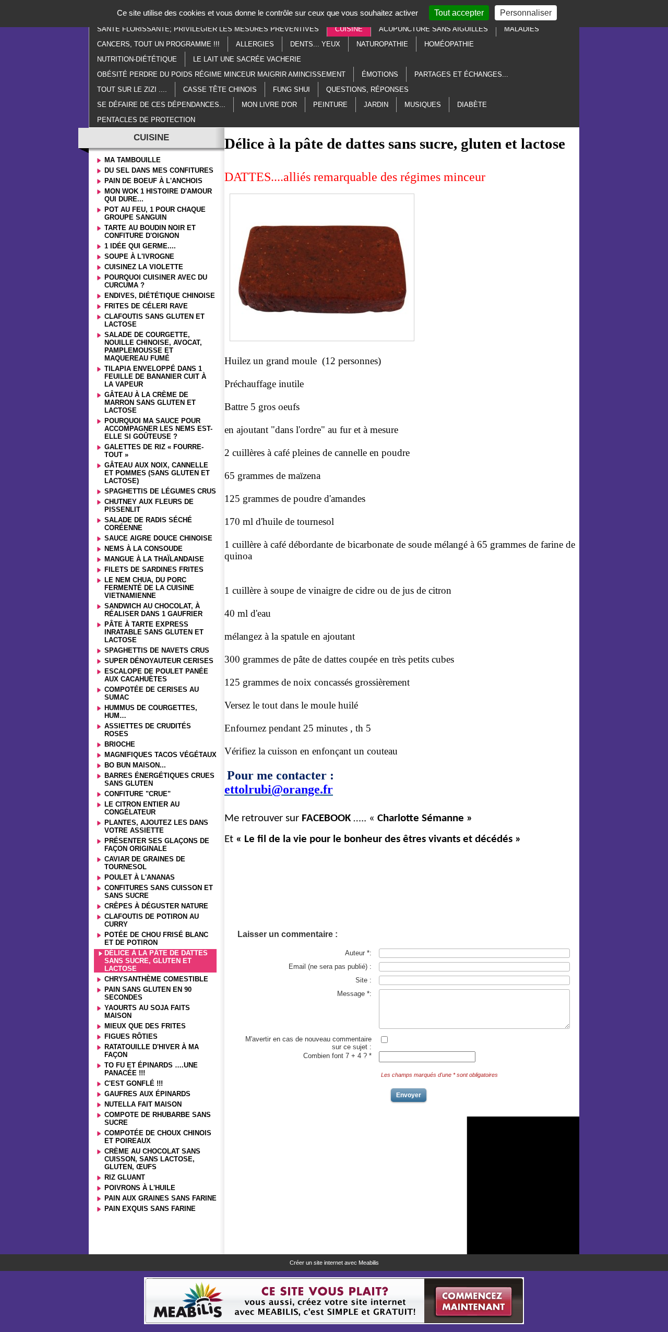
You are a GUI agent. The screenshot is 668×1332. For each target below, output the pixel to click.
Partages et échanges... (461, 74)
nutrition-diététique (137, 59)
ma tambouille (132, 160)
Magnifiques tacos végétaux (160, 755)
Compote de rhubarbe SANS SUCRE (157, 1118)
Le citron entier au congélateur (142, 808)
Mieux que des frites (145, 1026)
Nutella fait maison (143, 1104)
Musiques (422, 105)
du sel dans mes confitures (158, 170)
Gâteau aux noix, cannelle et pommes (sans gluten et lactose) (157, 473)
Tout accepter (459, 12)
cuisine (349, 29)
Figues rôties (131, 1036)
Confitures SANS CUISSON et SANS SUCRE (158, 891)
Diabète (472, 105)
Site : (363, 980)
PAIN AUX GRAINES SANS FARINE (160, 1198)
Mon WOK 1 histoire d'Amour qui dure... (158, 195)
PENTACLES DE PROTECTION (146, 120)
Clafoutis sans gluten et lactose (154, 320)
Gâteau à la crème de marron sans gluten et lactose (150, 402)
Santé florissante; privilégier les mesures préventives (208, 29)
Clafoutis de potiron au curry (151, 920)
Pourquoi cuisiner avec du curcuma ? (155, 281)
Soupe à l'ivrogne (139, 256)
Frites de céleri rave (146, 306)
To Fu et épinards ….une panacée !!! (151, 1069)
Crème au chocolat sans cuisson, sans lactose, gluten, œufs (152, 1159)
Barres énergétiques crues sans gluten (159, 779)
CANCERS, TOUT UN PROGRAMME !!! (158, 44)
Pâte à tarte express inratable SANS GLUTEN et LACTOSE (154, 632)
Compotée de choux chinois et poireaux (157, 1137)
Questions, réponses (367, 89)
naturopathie (382, 44)
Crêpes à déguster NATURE (156, 906)
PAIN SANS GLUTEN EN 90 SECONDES (148, 993)
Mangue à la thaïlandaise (154, 559)
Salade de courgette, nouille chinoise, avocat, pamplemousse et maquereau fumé (153, 346)
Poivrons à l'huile (139, 1188)
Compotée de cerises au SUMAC (151, 693)
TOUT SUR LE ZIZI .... (132, 89)
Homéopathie (449, 44)
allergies (255, 44)
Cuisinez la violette (143, 267)
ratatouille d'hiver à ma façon (151, 1051)
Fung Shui (291, 89)
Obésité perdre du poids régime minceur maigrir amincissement (221, 74)
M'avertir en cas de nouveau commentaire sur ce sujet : (308, 1043)
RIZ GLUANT (124, 1177)
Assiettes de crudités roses (147, 730)
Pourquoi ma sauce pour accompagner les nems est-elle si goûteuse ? (158, 428)
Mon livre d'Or (269, 105)
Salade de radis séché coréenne (148, 524)
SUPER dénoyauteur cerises (158, 661)
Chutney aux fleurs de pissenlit (149, 505)
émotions (380, 74)
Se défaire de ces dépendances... (161, 105)
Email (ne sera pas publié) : (330, 966)
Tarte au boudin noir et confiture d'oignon (150, 231)
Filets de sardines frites (154, 569)
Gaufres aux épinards (147, 1094)
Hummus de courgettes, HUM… (150, 711)
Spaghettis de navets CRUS (156, 650)
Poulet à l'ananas (139, 877)
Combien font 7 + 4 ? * (337, 1056)
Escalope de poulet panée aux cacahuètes (156, 675)
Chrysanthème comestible (156, 979)
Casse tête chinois (220, 89)
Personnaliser (526, 12)
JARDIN (376, 105)
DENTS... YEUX (315, 44)
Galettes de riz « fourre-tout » (154, 451)
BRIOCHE (119, 744)
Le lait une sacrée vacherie (247, 59)
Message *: (354, 994)
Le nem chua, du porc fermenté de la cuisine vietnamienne (149, 587)
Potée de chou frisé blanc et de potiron (156, 938)
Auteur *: (358, 953)
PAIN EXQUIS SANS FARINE (150, 1209)
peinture (330, 105)
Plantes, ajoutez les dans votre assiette (156, 826)
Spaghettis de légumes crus (160, 491)
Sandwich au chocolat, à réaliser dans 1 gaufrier (153, 610)
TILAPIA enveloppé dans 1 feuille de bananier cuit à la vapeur (155, 376)
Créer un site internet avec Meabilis (334, 1262)
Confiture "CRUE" (137, 794)
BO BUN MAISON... (135, 765)
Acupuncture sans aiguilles (433, 29)
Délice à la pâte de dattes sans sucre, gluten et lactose (156, 961)
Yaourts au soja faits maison (147, 1011)
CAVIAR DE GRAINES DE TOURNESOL (144, 863)
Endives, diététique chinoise (159, 295)
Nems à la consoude (143, 549)
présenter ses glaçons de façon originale (156, 845)
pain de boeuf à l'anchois (153, 181)
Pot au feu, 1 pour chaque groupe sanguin (155, 213)
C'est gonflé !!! (133, 1083)
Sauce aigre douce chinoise (158, 538)
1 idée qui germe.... (140, 246)
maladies (521, 29)
